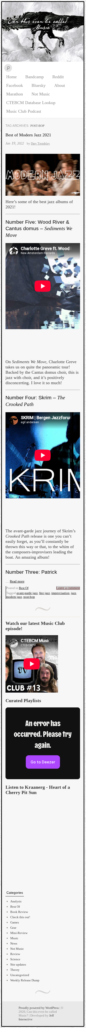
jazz (73, 593)
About (59, 85)
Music (14, 938)
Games (14, 922)
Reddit (58, 76)
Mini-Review (18, 933)
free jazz (44, 593)
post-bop (29, 597)
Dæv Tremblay (40, 143)
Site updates (18, 964)
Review (15, 954)
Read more (17, 581)
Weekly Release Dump (24, 980)
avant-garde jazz (27, 593)
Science (15, 959)
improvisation (60, 593)
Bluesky (39, 85)
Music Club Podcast (23, 111)
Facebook (14, 85)
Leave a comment (68, 588)
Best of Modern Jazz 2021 (28, 135)
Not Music (41, 94)
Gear (13, 927)
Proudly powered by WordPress (39, 1008)
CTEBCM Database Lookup (30, 102)
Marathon (14, 94)
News (13, 943)
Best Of (23, 588)
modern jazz (14, 597)
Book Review (19, 912)
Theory (15, 970)
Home (11, 76)
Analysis (16, 901)
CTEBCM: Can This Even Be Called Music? (43, 32)
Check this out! (20, 917)
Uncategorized (19, 975)
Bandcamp (34, 76)
